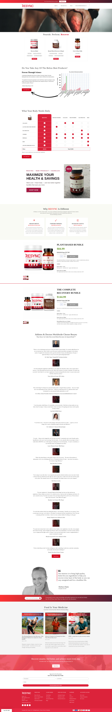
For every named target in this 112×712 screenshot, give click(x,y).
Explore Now (62, 1)
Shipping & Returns (72, 698)
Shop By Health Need (49, 698)
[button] (6, 710)
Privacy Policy (71, 700)
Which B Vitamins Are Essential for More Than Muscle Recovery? (55, 637)
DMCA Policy (71, 702)
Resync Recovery (37, 695)
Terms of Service (43, 710)
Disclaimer (48, 710)
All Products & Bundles (38, 700)
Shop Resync (56, 556)
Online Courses (36, 698)
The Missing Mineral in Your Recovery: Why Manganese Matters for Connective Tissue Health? (32, 638)
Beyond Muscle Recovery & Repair (56, 51)
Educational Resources (61, 698)
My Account (82, 695)
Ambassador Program (61, 695)
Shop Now (34, 58)
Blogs (47, 700)
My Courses (82, 698)
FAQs (70, 695)
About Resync (48, 695)
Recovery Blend (34, 51)
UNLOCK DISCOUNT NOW (56, 685)
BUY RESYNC (27, 89)
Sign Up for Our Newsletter (32, 598)
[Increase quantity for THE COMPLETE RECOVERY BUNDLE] (64, 304)
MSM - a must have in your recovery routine (79, 636)
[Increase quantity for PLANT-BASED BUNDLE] (64, 256)
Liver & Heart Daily (77, 51)
